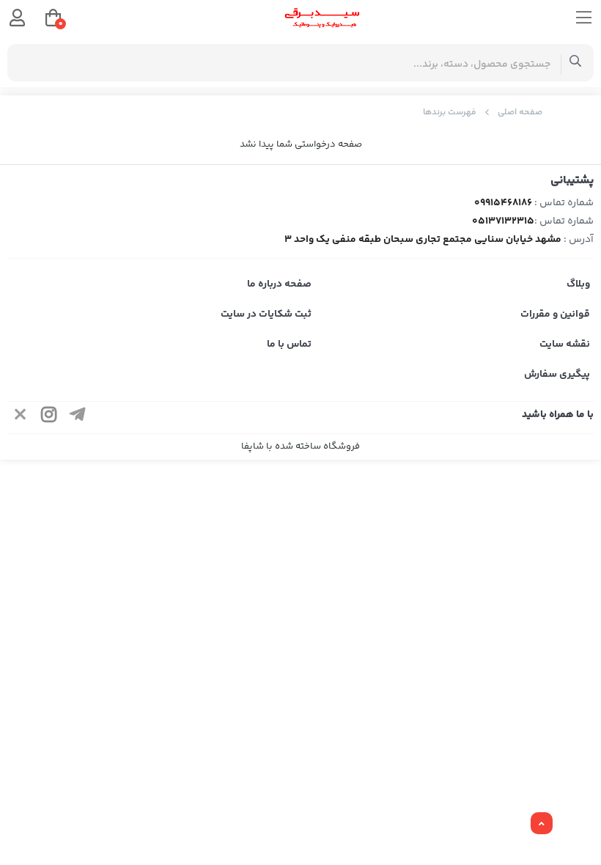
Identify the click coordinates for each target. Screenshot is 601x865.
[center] (576, 63)
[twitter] (21, 417)
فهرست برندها (449, 112)
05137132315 (503, 221)
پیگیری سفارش (557, 375)
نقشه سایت (564, 344)
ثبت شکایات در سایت (266, 314)
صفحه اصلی (520, 112)
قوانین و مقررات (555, 314)
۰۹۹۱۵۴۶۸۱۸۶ (503, 203)
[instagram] (49, 417)
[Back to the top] (541, 824)
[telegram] (78, 417)
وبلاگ (578, 284)
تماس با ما (289, 344)
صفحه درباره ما (279, 284)
